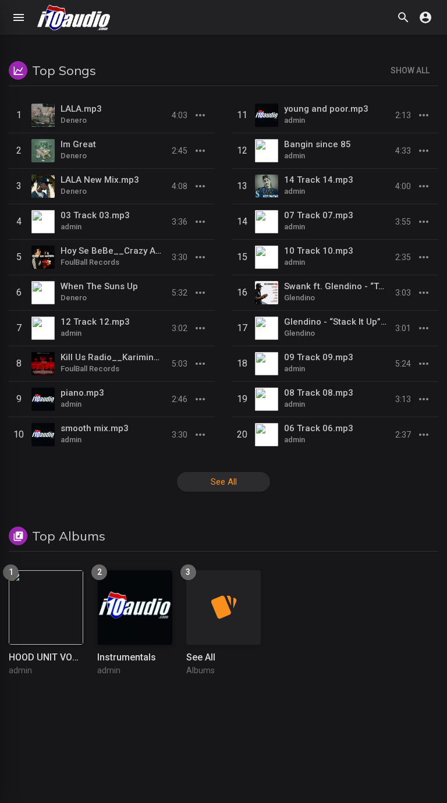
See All (224, 482)
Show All (410, 70)
